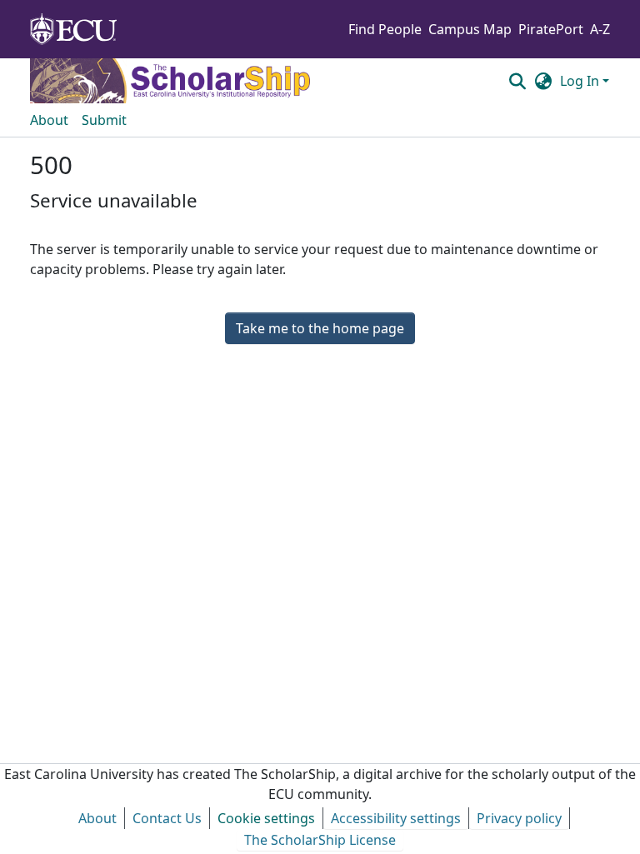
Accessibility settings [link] (396, 818)
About (97, 818)
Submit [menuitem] (104, 120)
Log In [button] (581, 81)
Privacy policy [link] (519, 818)
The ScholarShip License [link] (320, 840)
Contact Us (167, 818)
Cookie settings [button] (266, 818)
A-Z (600, 29)
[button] (517, 81)
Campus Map (470, 29)
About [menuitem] (49, 120)
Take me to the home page (320, 328)
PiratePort (550, 29)
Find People (385, 29)
